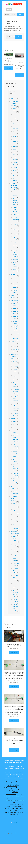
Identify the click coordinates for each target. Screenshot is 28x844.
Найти (20, 14)
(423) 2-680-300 (11, 808)
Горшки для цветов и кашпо (16, 116)
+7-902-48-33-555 (12, 786)
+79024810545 (12, 794)
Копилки (15, 146)
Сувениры (15, 167)
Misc (12, 98)
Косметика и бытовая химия (14, 356)
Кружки (15, 149)
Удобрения (16, 259)
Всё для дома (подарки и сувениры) (14, 103)
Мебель (13, 418)
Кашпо (14, 136)
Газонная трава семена (15, 209)
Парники (15, 234)
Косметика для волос (15, 371)
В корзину (8, 68)
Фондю (15, 170)
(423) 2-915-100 (11, 812)
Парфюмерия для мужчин (15, 384)
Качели (15, 424)
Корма (14, 308)
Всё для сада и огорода (15, 193)
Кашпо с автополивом (15, 141)
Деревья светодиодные (16, 219)
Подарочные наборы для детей (16, 391)
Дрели (14, 346)
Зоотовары (14, 300)
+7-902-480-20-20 (11, 800)
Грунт (14, 214)
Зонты (14, 421)
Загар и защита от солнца (15, 285)
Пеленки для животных (15, 336)
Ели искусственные (16, 446)
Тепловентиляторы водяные (16, 585)
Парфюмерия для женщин (15, 377)
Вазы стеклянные (15, 110)
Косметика (15, 366)
